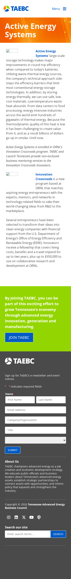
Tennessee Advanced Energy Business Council (35, 506)
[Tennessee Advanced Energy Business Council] (16, 8)
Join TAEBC (19, 337)
